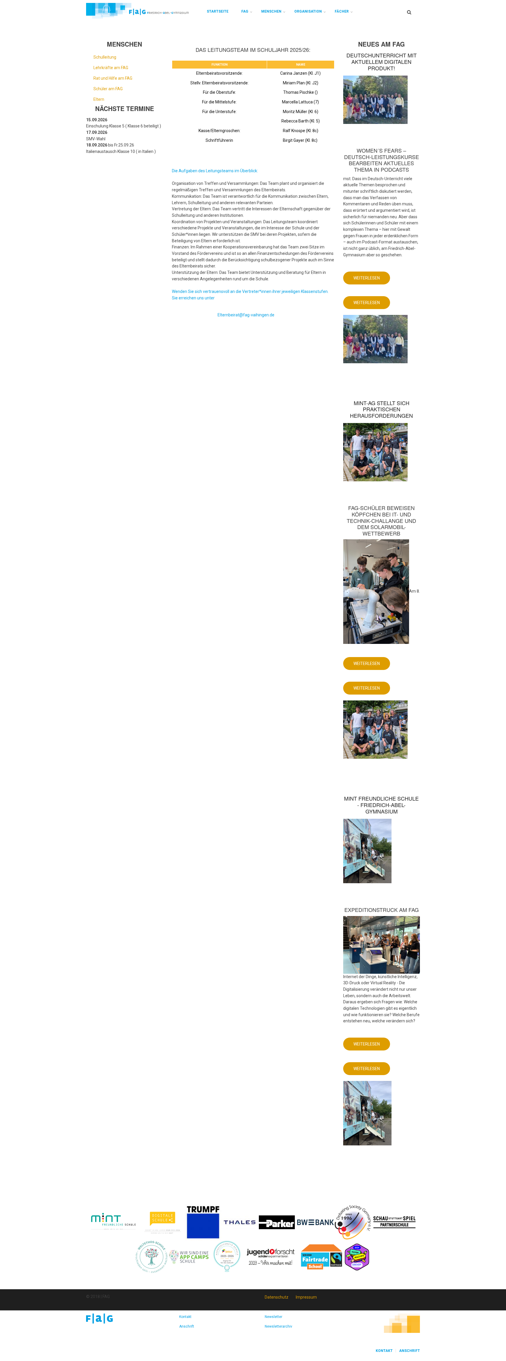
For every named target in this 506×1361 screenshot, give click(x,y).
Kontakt (185, 1317)
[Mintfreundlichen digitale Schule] (162, 1222)
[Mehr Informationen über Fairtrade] (321, 1256)
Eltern (98, 99)
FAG (244, 11)
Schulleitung (104, 57)
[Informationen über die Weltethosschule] (151, 1256)
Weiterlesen (371, 280)
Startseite (217, 11)
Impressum (306, 1297)
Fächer (342, 11)
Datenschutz (276, 1297)
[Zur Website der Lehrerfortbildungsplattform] (227, 1256)
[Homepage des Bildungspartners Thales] (239, 1222)
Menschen (271, 11)
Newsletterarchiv (278, 1326)
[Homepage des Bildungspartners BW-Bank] (315, 1222)
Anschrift (186, 1326)
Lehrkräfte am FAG (110, 67)
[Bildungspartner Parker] (277, 1222)
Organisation (308, 11)
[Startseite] (137, 10)
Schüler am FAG (108, 88)
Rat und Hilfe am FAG (112, 78)
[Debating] (353, 1222)
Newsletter (273, 1317)
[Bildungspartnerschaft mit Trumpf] (203, 1222)
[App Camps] (189, 1256)
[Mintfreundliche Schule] (113, 1222)
